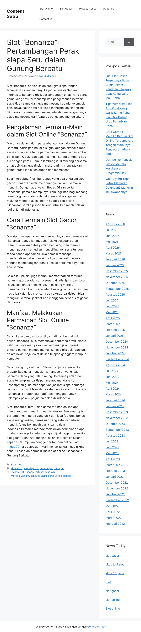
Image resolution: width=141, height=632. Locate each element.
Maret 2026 (114, 253)
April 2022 (113, 512)
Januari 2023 (115, 476)
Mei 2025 (112, 312)
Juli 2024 (112, 371)
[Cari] (129, 42)
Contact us (45, 19)
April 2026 (113, 247)
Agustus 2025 (115, 294)
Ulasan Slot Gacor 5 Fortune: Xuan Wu (33, 471)
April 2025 (113, 318)
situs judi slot (115, 564)
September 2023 (117, 429)
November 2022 (117, 488)
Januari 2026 (115, 265)
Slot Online (46, 8)
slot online (113, 599)
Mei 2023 (112, 453)
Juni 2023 (112, 447)
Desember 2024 (117, 341)
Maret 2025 (114, 324)
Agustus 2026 (115, 224)
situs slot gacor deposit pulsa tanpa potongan (37, 468)
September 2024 (117, 359)
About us (108, 8)
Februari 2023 (115, 471)
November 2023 (117, 418)
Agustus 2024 (115, 365)
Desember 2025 (117, 271)
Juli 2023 (112, 441)
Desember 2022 (117, 482)
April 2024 (113, 388)
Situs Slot (16, 464)
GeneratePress (96, 626)
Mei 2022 (112, 506)
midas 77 (13, 446)
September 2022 (117, 500)
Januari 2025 (115, 335)
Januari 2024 (115, 406)
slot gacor (112, 555)
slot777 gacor (115, 573)
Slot (108, 582)
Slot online (113, 608)
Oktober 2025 (115, 283)
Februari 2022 (115, 523)
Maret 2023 (114, 465)
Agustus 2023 (115, 435)
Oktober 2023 (115, 424)
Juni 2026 (112, 236)
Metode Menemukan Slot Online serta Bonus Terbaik (41, 475)
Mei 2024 (112, 382)
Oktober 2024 (115, 353)
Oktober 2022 (115, 494)
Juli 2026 (112, 230)
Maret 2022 (114, 518)
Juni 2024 (112, 377)
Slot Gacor (66, 8)
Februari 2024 (115, 400)
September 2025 (117, 288)
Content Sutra (15, 14)
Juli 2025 (112, 300)
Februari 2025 (115, 330)
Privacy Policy (87, 8)
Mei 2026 (112, 241)
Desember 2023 (117, 412)
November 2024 (117, 347)
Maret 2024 (114, 394)
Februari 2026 (115, 259)
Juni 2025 (112, 306)
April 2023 (113, 459)
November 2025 (117, 277)
